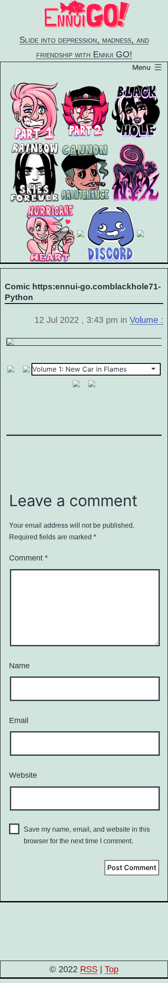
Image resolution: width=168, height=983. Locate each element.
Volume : (146, 320)
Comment (28, 558)
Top (111, 969)
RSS (88, 969)
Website (23, 775)
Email (18, 720)
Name (19, 665)
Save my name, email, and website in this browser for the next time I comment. (87, 835)
